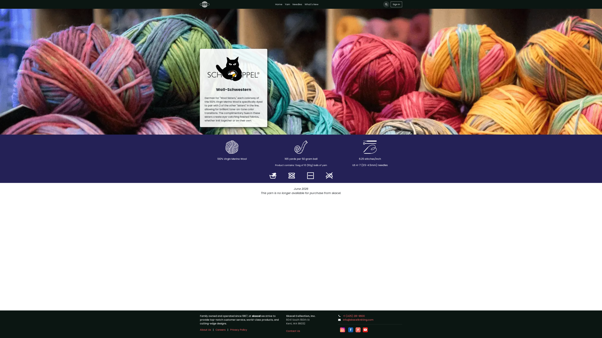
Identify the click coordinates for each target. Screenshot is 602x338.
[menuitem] (279, 4)
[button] (386, 4)
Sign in (396, 4)
